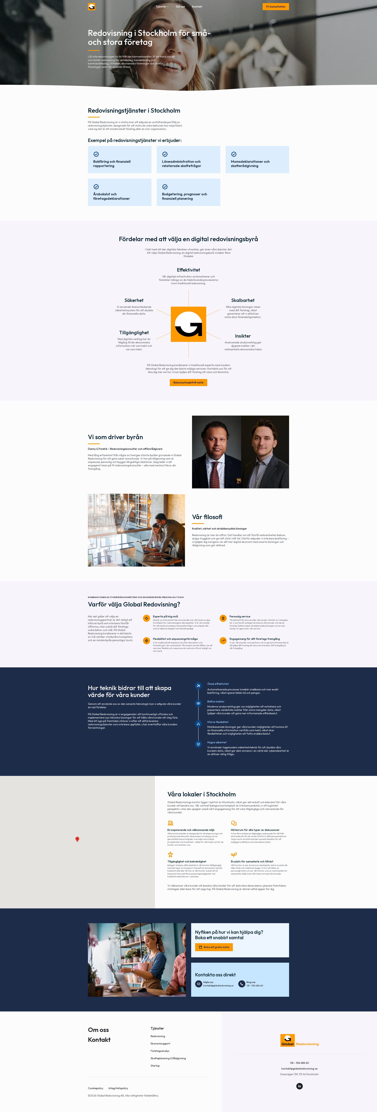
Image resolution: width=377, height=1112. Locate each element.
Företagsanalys (160, 1051)
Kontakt (197, 6)
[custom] (299, 1086)
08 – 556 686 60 (299, 1063)
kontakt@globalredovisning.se (299, 1068)
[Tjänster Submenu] (167, 6)
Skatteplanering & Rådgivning (168, 1058)
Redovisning (158, 1036)
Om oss (180, 6)
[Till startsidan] (91, 6)
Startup (155, 1065)
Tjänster (161, 6)
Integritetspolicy (118, 1088)
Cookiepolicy (95, 1088)
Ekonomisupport (160, 1043)
